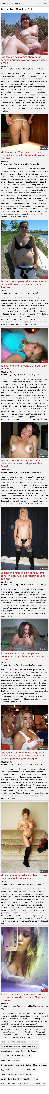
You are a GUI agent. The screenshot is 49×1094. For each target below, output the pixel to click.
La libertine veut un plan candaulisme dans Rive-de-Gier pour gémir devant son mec (23, 575)
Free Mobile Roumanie (10, 1046)
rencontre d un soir (23, 1074)
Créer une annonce (38, 3)
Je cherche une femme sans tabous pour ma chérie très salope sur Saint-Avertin (23, 463)
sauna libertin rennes (10, 1051)
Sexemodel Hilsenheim (28, 1079)
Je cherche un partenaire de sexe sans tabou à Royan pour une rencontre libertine (23, 284)
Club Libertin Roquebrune (26, 1069)
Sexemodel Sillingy (30, 1046)
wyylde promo (7, 1069)
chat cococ (21, 1042)
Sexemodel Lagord (9, 1083)
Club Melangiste (40, 1065)
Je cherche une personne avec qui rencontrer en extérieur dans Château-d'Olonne (23, 997)
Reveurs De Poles (10, 3)
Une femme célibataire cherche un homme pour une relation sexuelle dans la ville (24, 59)
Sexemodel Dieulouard (10, 1060)
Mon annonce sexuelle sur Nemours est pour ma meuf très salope (24, 877)
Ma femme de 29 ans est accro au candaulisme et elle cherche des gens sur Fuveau (23, 155)
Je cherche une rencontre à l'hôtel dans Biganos (24, 367)
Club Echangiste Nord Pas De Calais (16, 1065)
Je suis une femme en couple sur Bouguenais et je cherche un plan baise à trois (24, 656)
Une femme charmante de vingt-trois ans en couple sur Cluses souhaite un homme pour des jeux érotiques (22, 755)
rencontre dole (7, 1056)
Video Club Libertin (23, 1056)
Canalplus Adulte (8, 1042)
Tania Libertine (7, 1074)
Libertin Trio (33, 1042)
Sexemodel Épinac (28, 1051)
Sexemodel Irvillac (8, 1079)
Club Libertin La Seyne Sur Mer (32, 1083)
